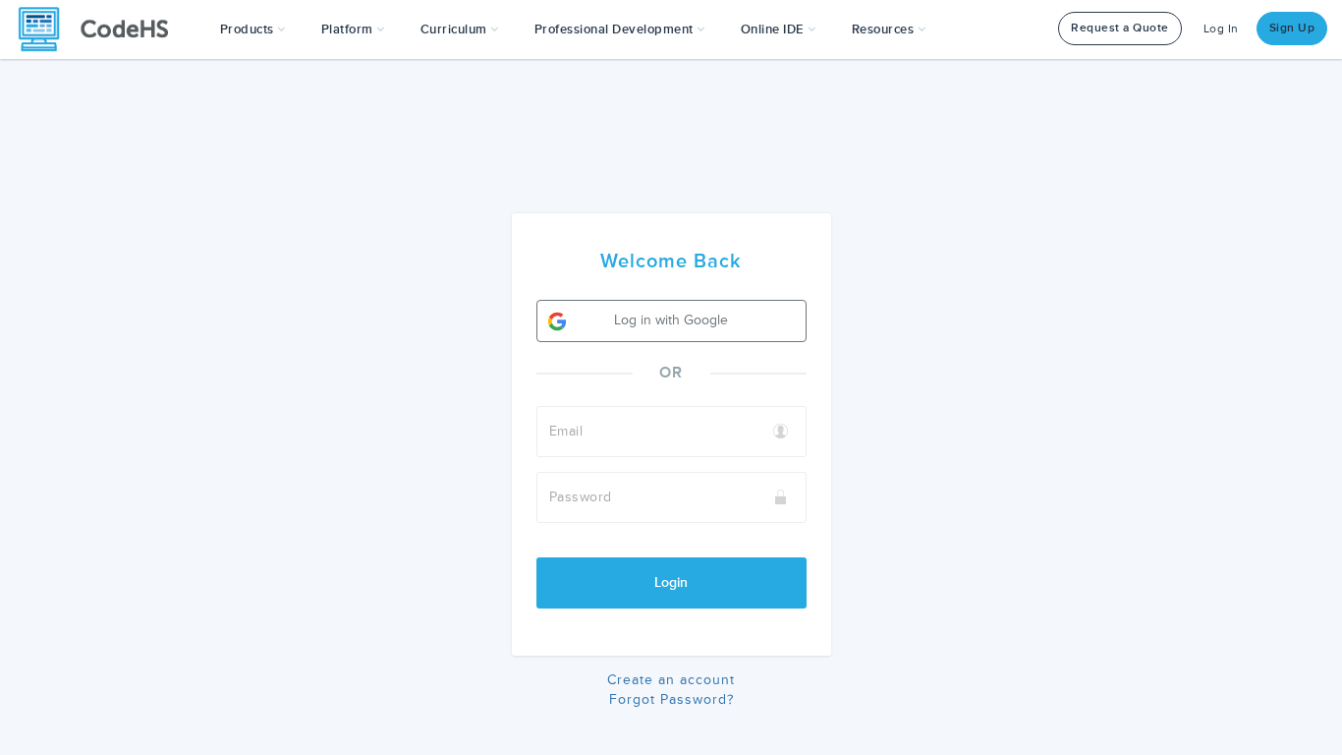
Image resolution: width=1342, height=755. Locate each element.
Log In (1221, 29)
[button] (253, 29)
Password (580, 497)
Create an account (671, 679)
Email (566, 431)
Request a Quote (1120, 28)
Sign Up (1292, 28)
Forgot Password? (671, 699)
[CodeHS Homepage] (101, 29)
